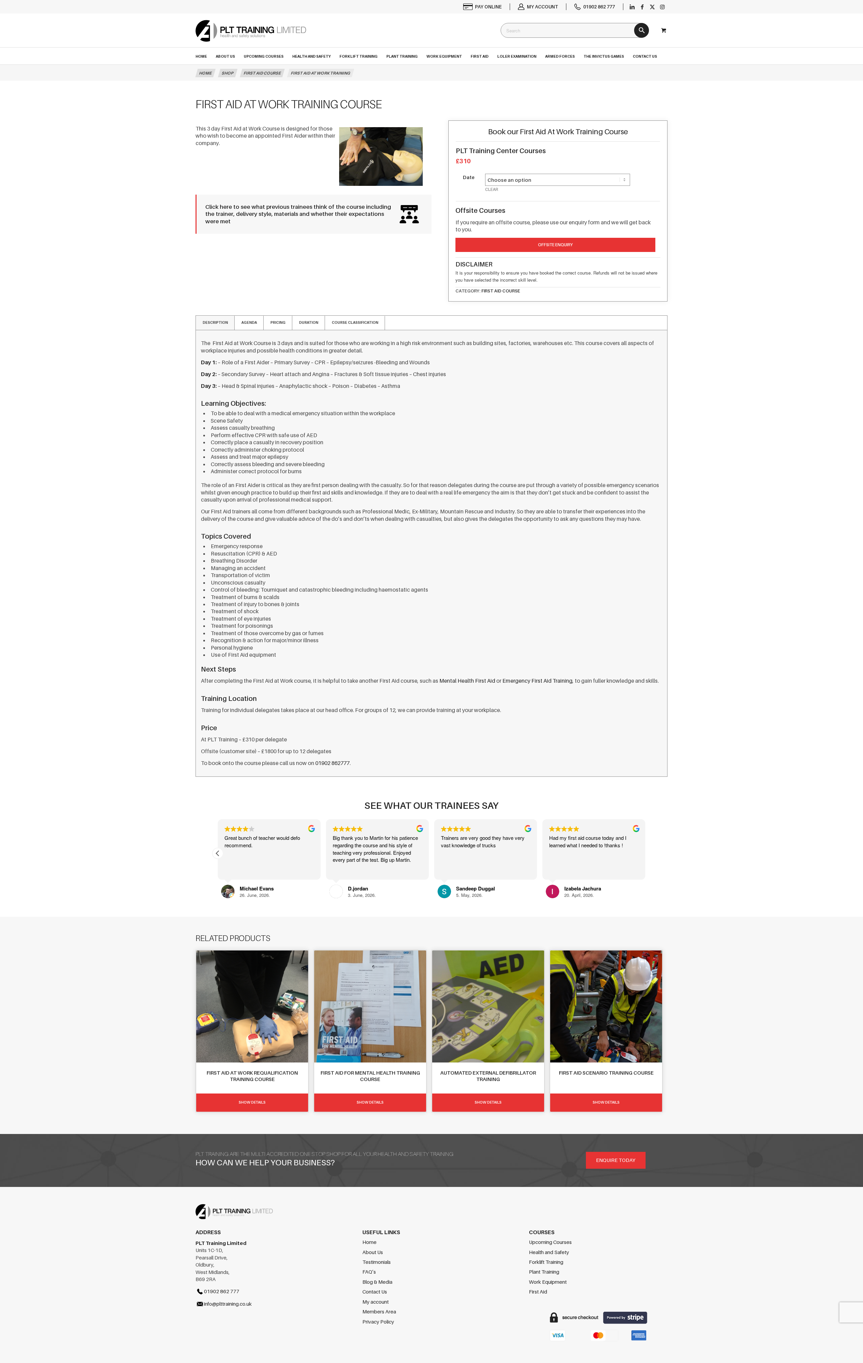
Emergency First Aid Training (537, 680)
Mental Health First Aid (467, 680)
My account (542, 6)
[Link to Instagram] (662, 6)
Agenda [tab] (249, 322)
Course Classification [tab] (355, 322)
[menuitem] (482, 6)
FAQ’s (369, 1272)
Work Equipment (548, 1282)
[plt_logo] (251, 37)
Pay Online (488, 6)
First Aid (538, 1291)
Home (369, 1242)
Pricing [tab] (278, 322)
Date (469, 177)
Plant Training (544, 1272)
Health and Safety (549, 1252)
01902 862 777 (599, 6)
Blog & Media (377, 1282)
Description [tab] (215, 322)
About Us (372, 1252)
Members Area (379, 1311)
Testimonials (376, 1262)
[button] (218, 853)
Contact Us (374, 1291)
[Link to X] (652, 6)
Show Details (252, 1102)
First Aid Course (500, 290)
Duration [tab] (308, 322)
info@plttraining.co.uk (228, 1304)
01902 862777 (332, 763)
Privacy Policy (378, 1321)
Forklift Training (546, 1262)
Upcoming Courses (550, 1242)
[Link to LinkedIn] (632, 6)
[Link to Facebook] (642, 6)
